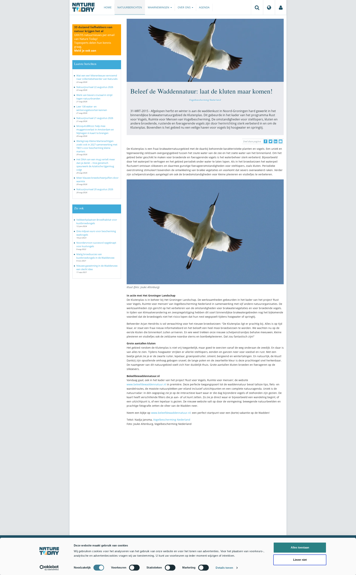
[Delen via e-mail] (280, 141)
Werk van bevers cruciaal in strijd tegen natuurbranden (94, 96)
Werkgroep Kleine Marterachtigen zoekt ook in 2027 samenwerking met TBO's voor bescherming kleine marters (96, 146)
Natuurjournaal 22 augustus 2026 (94, 87)
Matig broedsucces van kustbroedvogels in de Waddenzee (95, 256)
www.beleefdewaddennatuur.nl (146, 384)
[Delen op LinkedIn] (275, 141)
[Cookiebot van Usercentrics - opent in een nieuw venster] (49, 568)
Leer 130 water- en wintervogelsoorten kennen (91, 108)
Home (108, 7)
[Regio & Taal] (269, 7)
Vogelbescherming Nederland (205, 99)
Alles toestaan (300, 547)
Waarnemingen (159, 7)
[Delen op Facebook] (265, 141)
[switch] (134, 568)
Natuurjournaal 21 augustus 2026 (94, 118)
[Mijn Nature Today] (280, 7)
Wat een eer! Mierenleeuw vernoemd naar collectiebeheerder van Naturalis (97, 77)
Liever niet (300, 559)
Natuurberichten (129, 7)
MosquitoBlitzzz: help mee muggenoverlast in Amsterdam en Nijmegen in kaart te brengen (95, 129)
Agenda (204, 7)
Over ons (184, 7)
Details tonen (224, 567)
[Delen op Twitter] (270, 141)
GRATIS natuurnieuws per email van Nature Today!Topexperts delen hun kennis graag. (94, 42)
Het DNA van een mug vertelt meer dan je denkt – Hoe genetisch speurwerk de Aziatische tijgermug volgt (95, 164)
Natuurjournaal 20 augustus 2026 (94, 189)
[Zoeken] (257, 7)
